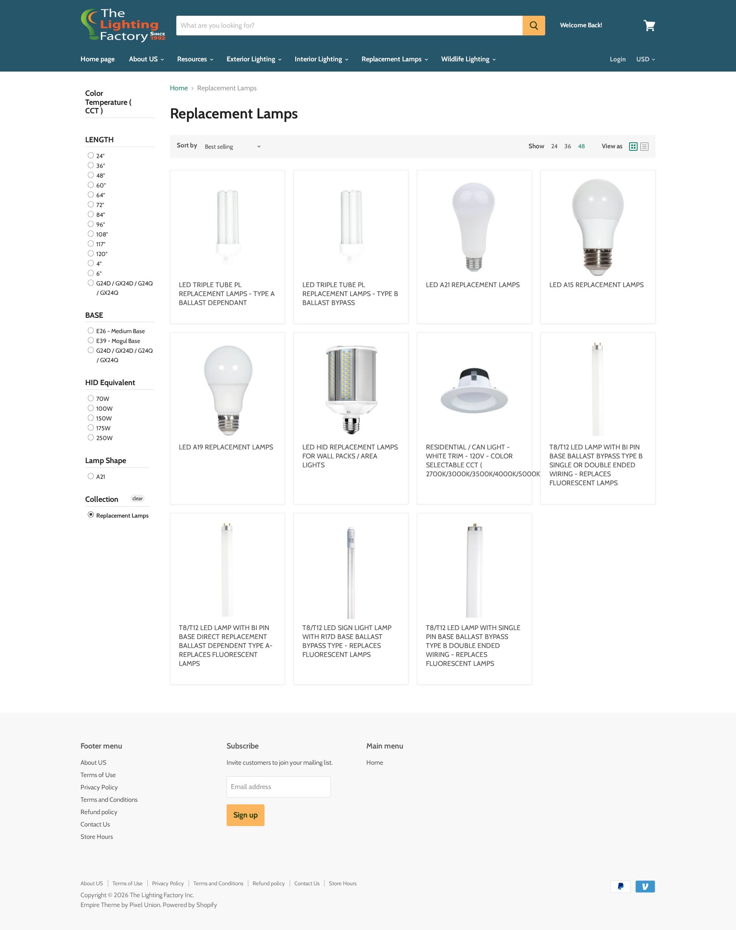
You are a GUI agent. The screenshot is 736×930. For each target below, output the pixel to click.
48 (581, 146)
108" (101, 234)
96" (100, 224)
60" (100, 185)
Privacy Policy (99, 787)
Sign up (245, 815)
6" (98, 273)
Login (618, 59)
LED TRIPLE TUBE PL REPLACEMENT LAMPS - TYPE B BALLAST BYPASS (350, 294)
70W (102, 399)
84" (100, 215)
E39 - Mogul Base (117, 341)
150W (103, 418)
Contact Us (95, 824)
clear (137, 498)
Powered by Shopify (190, 905)
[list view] (644, 146)
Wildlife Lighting (466, 59)
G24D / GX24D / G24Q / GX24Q (124, 288)
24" (100, 156)
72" (99, 205)
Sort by (187, 145)
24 (554, 146)
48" (100, 175)
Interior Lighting (319, 59)
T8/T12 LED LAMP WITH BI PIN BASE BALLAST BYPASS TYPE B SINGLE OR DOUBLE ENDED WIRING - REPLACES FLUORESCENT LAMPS (596, 465)
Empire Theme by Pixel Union (120, 905)
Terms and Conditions (109, 799)
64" (100, 195)
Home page (97, 59)
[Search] (534, 25)
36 (567, 146)
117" (100, 244)
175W (102, 428)
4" (98, 264)
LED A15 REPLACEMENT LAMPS (596, 285)
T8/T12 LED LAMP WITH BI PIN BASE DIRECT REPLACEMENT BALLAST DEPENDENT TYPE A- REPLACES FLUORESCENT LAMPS (226, 646)
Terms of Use (98, 775)
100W (103, 408)
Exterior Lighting (252, 59)
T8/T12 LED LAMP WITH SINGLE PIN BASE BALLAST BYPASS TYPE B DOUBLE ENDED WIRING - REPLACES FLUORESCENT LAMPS (473, 646)
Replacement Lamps (392, 59)
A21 (100, 477)
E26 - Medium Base (120, 331)
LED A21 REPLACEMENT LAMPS (473, 285)
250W (103, 438)
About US (144, 59)
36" (100, 166)
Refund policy (99, 812)
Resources (193, 59)
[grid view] (633, 146)
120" (101, 254)
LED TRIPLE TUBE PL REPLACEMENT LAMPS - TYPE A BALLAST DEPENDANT (227, 294)
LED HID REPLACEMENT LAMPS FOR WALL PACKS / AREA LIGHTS (350, 456)
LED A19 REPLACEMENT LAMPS (226, 447)
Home (179, 88)
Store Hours (96, 837)
